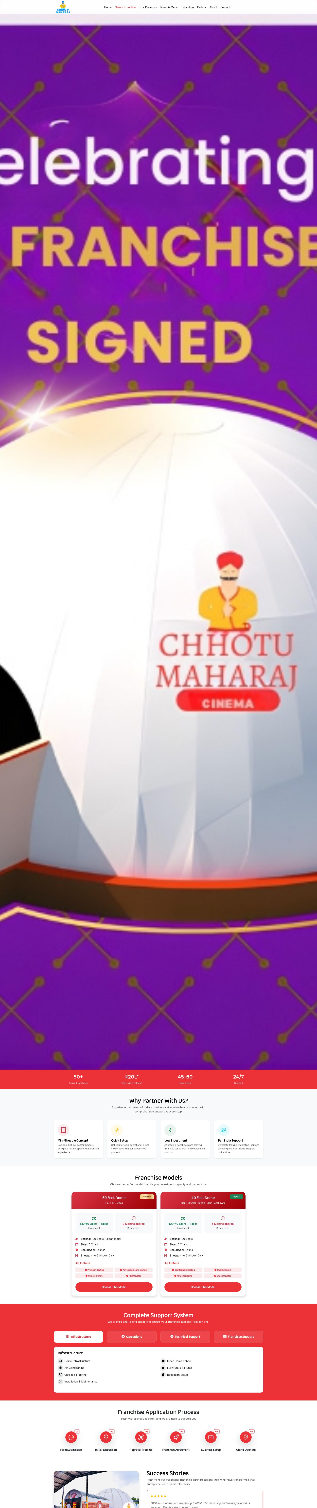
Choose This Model (114, 1287)
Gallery (201, 7)
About (213, 7)
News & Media (169, 7)
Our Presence (148, 7)
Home (108, 7)
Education (187, 7)
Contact (225, 7)
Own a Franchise (125, 7)
